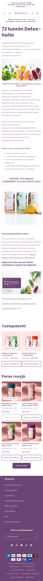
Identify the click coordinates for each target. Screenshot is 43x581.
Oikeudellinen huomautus (30, 574)
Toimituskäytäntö (12, 574)
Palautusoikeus (11, 506)
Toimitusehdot (11, 490)
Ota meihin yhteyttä (13, 485)
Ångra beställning (12, 522)
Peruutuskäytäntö (17, 577)
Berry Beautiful (16, 257)
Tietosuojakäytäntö (17, 570)
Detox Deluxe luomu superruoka (10, 444)
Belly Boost (30, 257)
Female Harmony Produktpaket (29, 354)
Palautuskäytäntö (27, 566)
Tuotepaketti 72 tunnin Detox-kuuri (28, 85)
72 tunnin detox (9, 308)
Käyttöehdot (10, 511)
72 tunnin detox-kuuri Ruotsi (14, 298)
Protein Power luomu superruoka (30, 444)
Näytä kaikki (21, 465)
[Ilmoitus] (38, 4)
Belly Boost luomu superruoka (9, 404)
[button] (4, 13)
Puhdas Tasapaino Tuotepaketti (10, 354)
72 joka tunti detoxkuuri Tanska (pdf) (18, 303)
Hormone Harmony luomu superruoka (30, 404)
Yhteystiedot (30, 577)
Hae (6, 516)
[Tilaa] (35, 536)
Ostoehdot (9, 495)
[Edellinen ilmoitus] (4, 4)
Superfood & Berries (21, 564)
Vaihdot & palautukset (14, 501)
